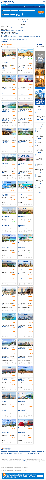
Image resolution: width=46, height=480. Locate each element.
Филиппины (9, 340)
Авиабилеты (26, 6)
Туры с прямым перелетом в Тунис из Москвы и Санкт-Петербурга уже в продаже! (14, 39)
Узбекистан (25, 261)
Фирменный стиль (4, 453)
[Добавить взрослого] (17, 15)
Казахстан (9, 288)
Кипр (9, 235)
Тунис (25, 182)
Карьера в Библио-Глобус (18, 453)
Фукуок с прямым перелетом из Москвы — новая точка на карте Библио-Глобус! (13, 27)
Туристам (16, 451)
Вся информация (4, 41)
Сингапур (25, 340)
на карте (17, 460)
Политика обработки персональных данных (32, 453)
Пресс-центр (11, 453)
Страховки (41, 6)
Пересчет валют (40, 48)
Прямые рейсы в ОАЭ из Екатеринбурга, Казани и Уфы (10, 33)
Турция (25, 76)
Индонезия (25, 103)
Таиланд (9, 76)
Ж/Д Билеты (34, 6)
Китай (9, 155)
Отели (12, 6)
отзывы (8, 460)
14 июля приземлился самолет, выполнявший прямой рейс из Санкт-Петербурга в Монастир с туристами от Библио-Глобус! (21, 36)
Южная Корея (25, 393)
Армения (9, 367)
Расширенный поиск (40, 13)
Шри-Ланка (25, 208)
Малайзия (9, 420)
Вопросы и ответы (26, 451)
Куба (25, 235)
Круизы (19, 6)
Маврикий (9, 314)
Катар (9, 393)
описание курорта (23, 460)
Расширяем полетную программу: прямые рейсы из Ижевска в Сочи (12, 30)
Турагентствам (11, 451)
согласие (14, 475)
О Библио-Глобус (4, 451)
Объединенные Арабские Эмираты (25, 156)
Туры (5, 6)
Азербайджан (25, 288)
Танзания (25, 367)
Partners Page (39, 451)
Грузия (9, 261)
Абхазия (9, 103)
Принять (39, 475)
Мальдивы (9, 129)
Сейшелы (9, 182)
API (43, 451)
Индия (9, 208)
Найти (41, 11)
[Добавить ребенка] (19, 15)
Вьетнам (25, 129)
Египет (25, 50)
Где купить (21, 451)
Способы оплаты (40, 49)
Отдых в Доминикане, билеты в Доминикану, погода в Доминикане (11, 456)
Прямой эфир (39, 192)
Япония (25, 420)
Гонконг (25, 314)
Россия (9, 50)
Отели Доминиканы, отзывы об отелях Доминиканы (30, 456)
